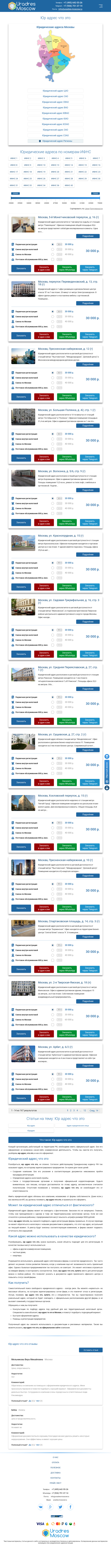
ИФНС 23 (96, 172)
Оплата (55, 1462)
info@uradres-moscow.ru (70, 9)
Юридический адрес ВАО (55, 107)
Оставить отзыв (91, 1350)
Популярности (96, 209)
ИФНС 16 (96, 165)
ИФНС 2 (27, 158)
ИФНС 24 (14, 179)
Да (30, 1401)
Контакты (55, 1478)
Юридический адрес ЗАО (55, 129)
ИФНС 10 (41, 165)
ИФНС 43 (69, 185)
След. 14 (94, 1110)
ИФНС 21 (69, 172)
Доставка (56, 1473)
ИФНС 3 (41, 158)
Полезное (55, 1468)
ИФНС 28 (69, 179)
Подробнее (87, 236)
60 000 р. (69, 1020)
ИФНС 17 (14, 172)
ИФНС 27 (55, 179)
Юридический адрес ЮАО (55, 118)
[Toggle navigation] (100, 6)
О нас (55, 1457)
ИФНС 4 (55, 158)
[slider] (11, 198)
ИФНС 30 (96, 179)
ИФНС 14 (69, 165)
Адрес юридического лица (78, 1126)
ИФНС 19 (41, 172)
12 (85, 1110)
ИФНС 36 (55, 185)
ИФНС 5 (68, 158)
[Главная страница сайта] (55, 1533)
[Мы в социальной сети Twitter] (60, 1507)
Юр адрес (31, 1126)
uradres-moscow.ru (60, 1500)
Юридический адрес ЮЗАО (55, 124)
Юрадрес (31, 1131)
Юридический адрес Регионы (57, 141)
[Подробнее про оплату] (40, 1524)
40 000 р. (69, 254)
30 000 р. (69, 244)
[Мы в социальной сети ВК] (40, 1507)
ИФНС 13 (55, 165)
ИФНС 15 (83, 165)
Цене (87, 209)
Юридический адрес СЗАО (55, 135)
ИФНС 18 (28, 172)
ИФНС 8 (13, 165)
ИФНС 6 (82, 158)
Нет (38, 1401)
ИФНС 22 (83, 172)
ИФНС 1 (13, 158)
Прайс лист (55, 1483)
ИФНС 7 (96, 158)
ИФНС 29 (83, 179)
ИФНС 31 (14, 185)
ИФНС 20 (55, 172)
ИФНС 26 (41, 179)
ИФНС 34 (41, 185)
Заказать (21, 268)
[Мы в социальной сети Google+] (50, 1507)
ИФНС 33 (28, 185)
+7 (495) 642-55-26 (73, 2)
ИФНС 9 (27, 165)
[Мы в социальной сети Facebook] (70, 1507)
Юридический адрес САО (55, 96)
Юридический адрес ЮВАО (55, 113)
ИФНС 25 (28, 179)
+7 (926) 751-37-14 (73, 6)
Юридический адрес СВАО (55, 102)
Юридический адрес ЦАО (55, 90)
